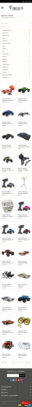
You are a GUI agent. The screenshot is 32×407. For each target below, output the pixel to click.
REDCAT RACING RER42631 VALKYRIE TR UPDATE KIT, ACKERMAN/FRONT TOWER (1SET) (23, 169)
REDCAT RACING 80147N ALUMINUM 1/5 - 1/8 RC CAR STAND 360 (23, 192)
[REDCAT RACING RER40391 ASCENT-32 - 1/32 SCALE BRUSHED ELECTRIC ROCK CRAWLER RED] (24, 229)
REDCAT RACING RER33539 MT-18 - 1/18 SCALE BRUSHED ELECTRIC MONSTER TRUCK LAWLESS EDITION (23, 308)
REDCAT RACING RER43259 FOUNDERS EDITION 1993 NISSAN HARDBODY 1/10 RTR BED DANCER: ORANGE (8, 99)
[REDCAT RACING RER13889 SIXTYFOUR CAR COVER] (24, 136)
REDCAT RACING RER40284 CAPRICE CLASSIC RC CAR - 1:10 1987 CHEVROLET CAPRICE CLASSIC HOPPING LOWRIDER (23, 262)
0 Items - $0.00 (28, 1)
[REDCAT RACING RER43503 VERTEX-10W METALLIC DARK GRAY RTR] (8, 136)
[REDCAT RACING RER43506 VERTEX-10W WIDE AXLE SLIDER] (24, 113)
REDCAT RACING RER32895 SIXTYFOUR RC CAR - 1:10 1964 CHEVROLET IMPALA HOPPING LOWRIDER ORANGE (7, 331)
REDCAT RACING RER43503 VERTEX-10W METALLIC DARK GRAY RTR (7, 146)
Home (2, 17)
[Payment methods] (19, 405)
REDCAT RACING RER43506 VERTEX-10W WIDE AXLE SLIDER (23, 122)
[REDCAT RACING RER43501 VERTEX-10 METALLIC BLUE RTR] (8, 113)
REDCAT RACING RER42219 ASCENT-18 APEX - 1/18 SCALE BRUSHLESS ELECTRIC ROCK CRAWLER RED (7, 262)
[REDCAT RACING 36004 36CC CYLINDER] (8, 206)
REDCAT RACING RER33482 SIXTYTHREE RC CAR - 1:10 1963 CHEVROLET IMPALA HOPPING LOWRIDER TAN (23, 285)
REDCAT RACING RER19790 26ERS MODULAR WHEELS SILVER (23, 354)
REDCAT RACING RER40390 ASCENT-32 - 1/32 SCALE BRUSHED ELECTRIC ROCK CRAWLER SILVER (8, 192)
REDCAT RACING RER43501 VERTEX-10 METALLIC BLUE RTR (7, 122)
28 (26, 362)
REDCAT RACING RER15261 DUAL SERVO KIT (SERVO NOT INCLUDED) (7, 285)
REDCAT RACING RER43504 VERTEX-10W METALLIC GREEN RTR (23, 99)
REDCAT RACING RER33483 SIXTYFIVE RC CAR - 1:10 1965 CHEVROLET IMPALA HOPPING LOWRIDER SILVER (7, 308)
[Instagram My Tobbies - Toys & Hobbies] (21, 380)
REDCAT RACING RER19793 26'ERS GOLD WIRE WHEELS (23, 331)
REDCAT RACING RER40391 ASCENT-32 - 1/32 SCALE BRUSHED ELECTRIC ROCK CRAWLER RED (24, 238)
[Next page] (29, 362)
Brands (6, 17)
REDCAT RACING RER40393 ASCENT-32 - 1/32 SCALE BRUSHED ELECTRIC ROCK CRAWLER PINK (24, 215)
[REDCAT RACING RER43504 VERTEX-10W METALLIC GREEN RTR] (24, 90)
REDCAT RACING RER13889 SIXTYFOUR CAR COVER (23, 146)
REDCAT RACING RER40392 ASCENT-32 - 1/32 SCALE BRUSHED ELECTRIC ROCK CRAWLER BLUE (8, 238)
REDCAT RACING (12, 17)
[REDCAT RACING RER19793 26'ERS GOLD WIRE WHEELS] (24, 322)
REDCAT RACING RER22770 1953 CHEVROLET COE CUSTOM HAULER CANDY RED (6, 354)
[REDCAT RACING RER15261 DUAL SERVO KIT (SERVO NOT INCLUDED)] (8, 276)
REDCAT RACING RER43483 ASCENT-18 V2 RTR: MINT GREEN (7, 169)
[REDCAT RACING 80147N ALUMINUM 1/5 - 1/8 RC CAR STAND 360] (24, 183)
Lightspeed (3, 403)
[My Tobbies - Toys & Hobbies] (18, 7)
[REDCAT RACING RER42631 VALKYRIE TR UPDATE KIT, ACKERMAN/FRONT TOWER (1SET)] (24, 160)
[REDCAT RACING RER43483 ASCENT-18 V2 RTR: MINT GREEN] (8, 160)
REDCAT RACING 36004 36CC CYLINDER (7, 215)
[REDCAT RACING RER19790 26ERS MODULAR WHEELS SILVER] (24, 345)
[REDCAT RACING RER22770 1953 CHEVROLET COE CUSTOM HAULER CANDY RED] (8, 345)
